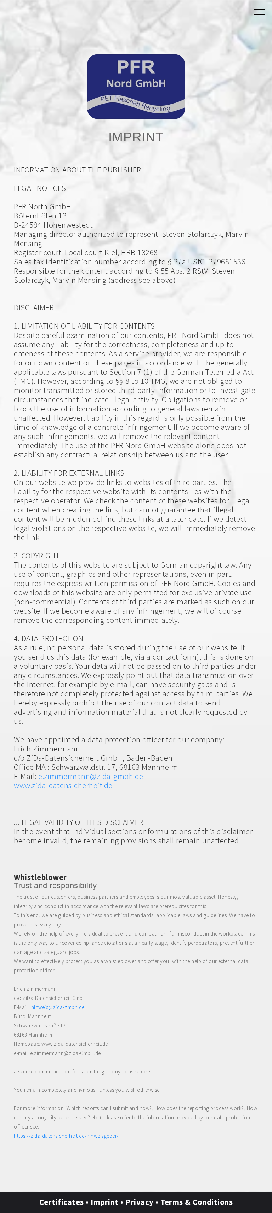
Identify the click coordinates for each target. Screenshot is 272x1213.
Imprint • (108, 1202)
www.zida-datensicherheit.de (63, 785)
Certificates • (65, 1202)
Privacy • (142, 1202)
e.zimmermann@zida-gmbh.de (90, 776)
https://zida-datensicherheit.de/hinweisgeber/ (66, 1135)
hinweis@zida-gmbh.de (58, 1007)
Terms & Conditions (196, 1202)
